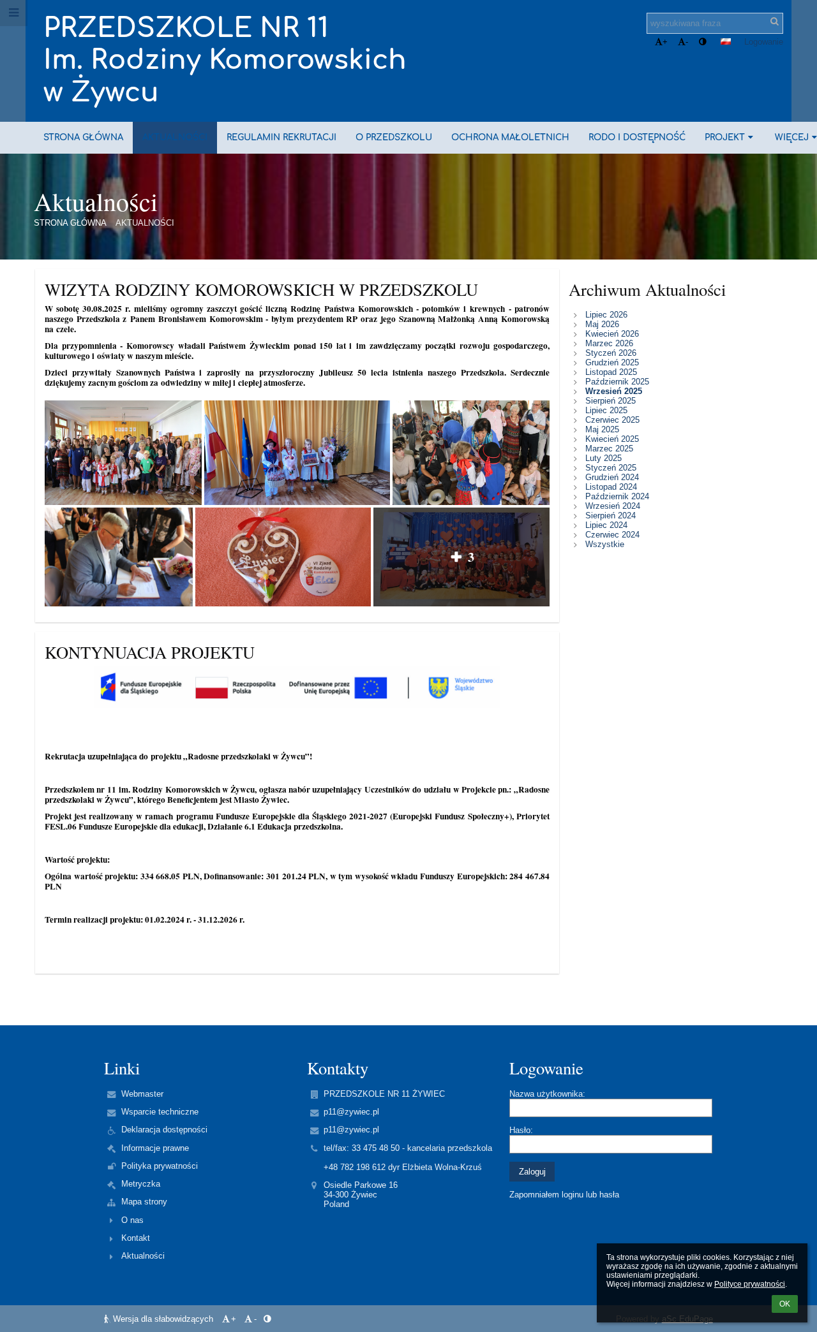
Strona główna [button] (83, 137)
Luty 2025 (603, 458)
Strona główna (70, 223)
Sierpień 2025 (610, 401)
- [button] (687, 42)
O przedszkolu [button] (394, 137)
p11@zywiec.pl (351, 1111)
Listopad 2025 (611, 372)
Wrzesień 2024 (612, 506)
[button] (702, 42)
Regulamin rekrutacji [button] (281, 137)
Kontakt (135, 1238)
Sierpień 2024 (610, 515)
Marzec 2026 (609, 343)
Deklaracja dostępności (164, 1129)
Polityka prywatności (159, 1166)
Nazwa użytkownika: (547, 1094)
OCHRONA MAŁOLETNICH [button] (510, 137)
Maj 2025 (602, 429)
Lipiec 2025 (606, 410)
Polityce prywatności (749, 1284)
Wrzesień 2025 (613, 391)
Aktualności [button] (174, 137)
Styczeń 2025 (610, 467)
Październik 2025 (617, 381)
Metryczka (140, 1184)
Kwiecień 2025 (612, 439)
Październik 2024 (617, 496)
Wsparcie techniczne (160, 1111)
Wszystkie (604, 544)
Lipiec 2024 (606, 525)
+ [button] (665, 42)
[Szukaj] (774, 21)
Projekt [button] (725, 137)
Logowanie (763, 42)
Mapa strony (144, 1201)
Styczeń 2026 (610, 353)
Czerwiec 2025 (612, 420)
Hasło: (521, 1130)
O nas (132, 1220)
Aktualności (145, 223)
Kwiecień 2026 (612, 334)
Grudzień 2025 (612, 362)
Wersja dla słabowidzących (163, 1319)
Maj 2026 (602, 324)
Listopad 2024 (611, 487)
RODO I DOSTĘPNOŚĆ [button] (637, 137)
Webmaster (142, 1094)
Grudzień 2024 (612, 477)
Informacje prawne (155, 1148)
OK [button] (784, 1303)
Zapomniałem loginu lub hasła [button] (564, 1194)
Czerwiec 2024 (612, 534)
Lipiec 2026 (606, 314)
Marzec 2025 (609, 448)
